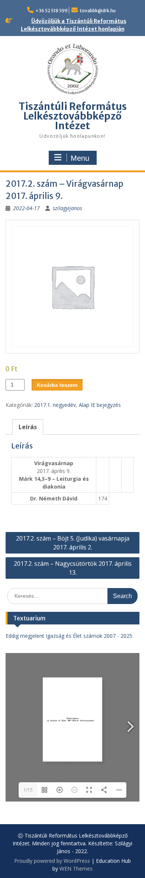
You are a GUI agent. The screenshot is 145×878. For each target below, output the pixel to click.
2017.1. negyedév (55, 404)
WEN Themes (76, 868)
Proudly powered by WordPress (52, 860)
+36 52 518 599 (51, 10)
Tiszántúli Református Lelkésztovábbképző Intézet (73, 116)
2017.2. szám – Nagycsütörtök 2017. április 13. (73, 568)
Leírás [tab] (28, 427)
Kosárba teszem (57, 385)
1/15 (28, 790)
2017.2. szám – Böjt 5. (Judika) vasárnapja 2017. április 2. (72, 542)
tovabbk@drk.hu (98, 10)
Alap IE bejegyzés (100, 404)
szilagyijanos (67, 208)
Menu (80, 158)
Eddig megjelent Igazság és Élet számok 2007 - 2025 (69, 635)
